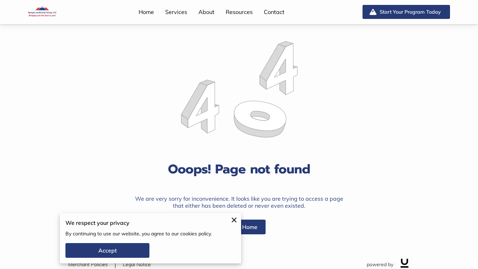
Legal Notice (137, 264)
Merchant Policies (88, 264)
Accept (107, 250)
